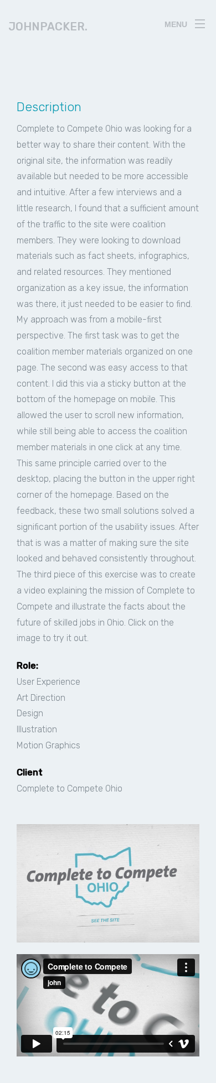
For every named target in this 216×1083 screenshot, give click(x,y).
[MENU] (200, 22)
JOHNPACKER (48, 26)
